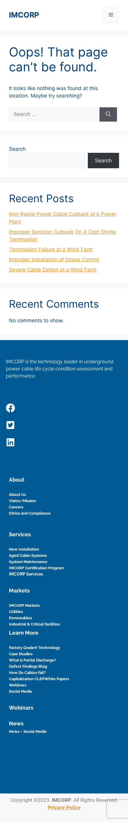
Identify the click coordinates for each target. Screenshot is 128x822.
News (16, 723)
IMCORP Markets (24, 605)
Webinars (17, 685)
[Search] (108, 114)
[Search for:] (54, 114)
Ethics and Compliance (30, 513)
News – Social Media (27, 731)
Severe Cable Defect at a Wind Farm (52, 270)
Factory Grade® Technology (34, 647)
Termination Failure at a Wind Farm (51, 249)
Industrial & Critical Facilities (34, 624)
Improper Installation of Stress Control (54, 260)
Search (17, 149)
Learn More (23, 633)
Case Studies (20, 654)
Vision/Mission (22, 501)
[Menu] (111, 15)
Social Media (20, 691)
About (16, 480)
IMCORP (24, 14)
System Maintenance (28, 561)
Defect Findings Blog (28, 666)
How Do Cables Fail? (27, 672)
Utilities (16, 611)
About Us (17, 494)
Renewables (20, 618)
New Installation (24, 549)
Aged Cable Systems (28, 555)
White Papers (56, 679)
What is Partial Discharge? (32, 660)
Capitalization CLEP (26, 679)
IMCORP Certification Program (36, 568)
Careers (16, 507)
